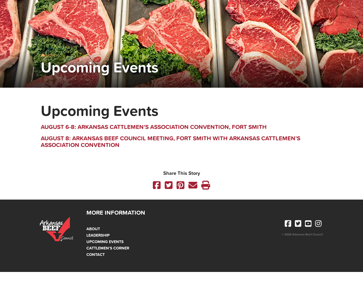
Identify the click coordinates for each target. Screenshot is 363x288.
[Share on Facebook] (157, 185)
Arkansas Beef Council (57, 229)
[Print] (205, 185)
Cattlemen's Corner (107, 248)
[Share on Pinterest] (180, 185)
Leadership (98, 235)
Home (50, 55)
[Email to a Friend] (192, 185)
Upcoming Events (105, 242)
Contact (95, 254)
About (93, 229)
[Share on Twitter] (169, 185)
